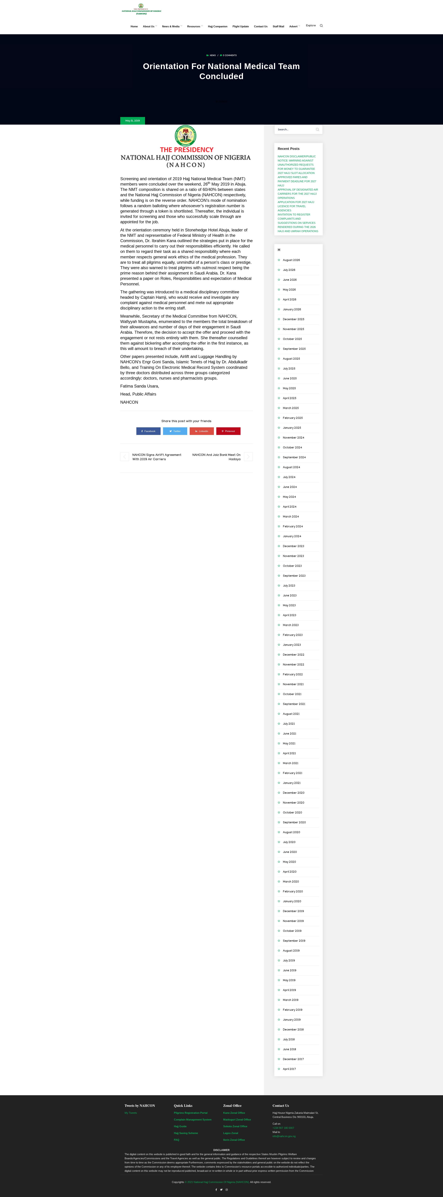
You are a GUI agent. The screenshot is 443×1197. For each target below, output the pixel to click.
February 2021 (292, 773)
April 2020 (289, 872)
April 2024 (290, 507)
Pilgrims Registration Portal (190, 1112)
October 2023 (292, 566)
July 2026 (289, 270)
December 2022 (293, 655)
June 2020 (290, 852)
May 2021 (289, 744)
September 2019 (294, 941)
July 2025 (289, 369)
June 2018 (289, 1049)
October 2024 (292, 448)
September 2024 (294, 458)
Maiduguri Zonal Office (237, 1119)
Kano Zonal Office (234, 1112)
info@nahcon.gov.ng (284, 1136)
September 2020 (294, 823)
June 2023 (290, 596)
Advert (293, 26)
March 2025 (291, 408)
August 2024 (291, 467)
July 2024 (289, 477)
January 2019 (292, 1020)
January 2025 (292, 428)
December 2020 (293, 793)
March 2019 (290, 1000)
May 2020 (289, 862)
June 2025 (290, 379)
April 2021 (289, 753)
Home (134, 26)
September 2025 (294, 349)
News (213, 56)
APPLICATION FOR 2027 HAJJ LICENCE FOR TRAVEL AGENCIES (296, 206)
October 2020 (292, 813)
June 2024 (290, 487)
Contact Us (261, 26)
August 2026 (291, 260)
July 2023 (289, 586)
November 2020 (293, 803)
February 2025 (293, 418)
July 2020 (289, 842)
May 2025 (289, 388)
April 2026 (289, 300)
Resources (193, 26)
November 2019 (293, 921)
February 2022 (293, 675)
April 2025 (289, 398)
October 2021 (292, 694)
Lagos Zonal (230, 1133)
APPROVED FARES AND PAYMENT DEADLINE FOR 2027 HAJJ (297, 181)
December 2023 (293, 546)
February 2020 (293, 892)
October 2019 (292, 931)
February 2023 (293, 635)
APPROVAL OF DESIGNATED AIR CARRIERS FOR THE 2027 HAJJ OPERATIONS (298, 193)
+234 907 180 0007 (283, 1127)
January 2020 (292, 901)
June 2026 (290, 280)
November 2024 (293, 438)
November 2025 (293, 329)
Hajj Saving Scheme (186, 1133)
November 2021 (293, 684)
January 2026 (292, 310)
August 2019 (291, 951)
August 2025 (291, 359)
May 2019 (289, 980)
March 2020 (291, 882)
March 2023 (291, 625)
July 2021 (289, 724)
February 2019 (292, 1010)
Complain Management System (192, 1119)
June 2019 (289, 971)
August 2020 (291, 832)
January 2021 (292, 783)
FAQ (176, 1139)
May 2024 (289, 497)
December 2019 (293, 911)
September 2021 (294, 704)
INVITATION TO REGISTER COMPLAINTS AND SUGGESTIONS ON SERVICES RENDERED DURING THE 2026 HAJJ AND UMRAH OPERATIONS (298, 223)
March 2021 (290, 763)
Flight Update (241, 26)
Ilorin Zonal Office (234, 1139)
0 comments (230, 56)
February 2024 (293, 527)
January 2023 (292, 645)
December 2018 (293, 1030)
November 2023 (293, 556)
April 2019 (289, 990)
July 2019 (289, 961)
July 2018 (289, 1040)
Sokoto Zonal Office (235, 1126)
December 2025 (293, 319)
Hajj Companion (217, 26)
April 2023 (289, 615)
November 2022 (293, 665)
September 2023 (294, 576)
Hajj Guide (180, 1126)
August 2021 (291, 714)
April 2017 (289, 1069)
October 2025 (292, 339)
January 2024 (292, 536)
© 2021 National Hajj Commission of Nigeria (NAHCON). (217, 1182)
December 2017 (293, 1059)
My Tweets (131, 1112)
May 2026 (289, 290)
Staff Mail (278, 26)
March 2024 (291, 517)
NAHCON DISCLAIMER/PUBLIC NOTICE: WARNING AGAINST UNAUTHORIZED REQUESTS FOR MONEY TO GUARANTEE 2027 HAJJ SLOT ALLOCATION (297, 164)
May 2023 (289, 606)
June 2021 (289, 734)
